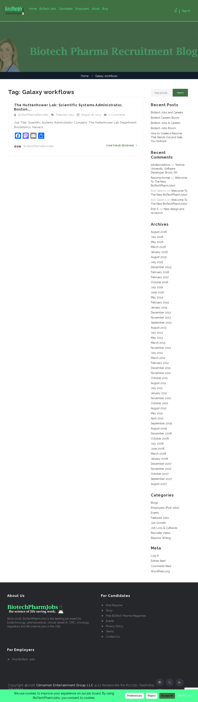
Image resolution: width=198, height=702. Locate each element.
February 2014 (160, 302)
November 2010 (161, 398)
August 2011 (158, 383)
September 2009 (161, 423)
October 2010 (159, 403)
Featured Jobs (65, 114)
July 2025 (157, 262)
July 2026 (157, 236)
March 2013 (158, 342)
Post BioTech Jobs (23, 659)
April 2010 (157, 418)
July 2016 (157, 287)
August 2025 (158, 257)
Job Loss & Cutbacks (164, 527)
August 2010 (158, 408)
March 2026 (158, 247)
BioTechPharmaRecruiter (33, 114)
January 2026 (159, 252)
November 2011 (161, 373)
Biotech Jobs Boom (163, 128)
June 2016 (157, 292)
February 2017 (160, 277)
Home (33, 8)
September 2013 (161, 322)
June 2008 (157, 448)
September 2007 (161, 478)
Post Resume (114, 605)
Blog (105, 8)
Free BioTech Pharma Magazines (126, 615)
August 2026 (159, 231)
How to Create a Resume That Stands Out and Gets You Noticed (167, 137)
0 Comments (117, 114)
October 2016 (159, 282)
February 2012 (160, 362)
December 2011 (161, 368)
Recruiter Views (160, 532)
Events (155, 512)
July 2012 (157, 352)
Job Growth (158, 522)
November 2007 (161, 468)
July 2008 (157, 443)
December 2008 (161, 433)
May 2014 (157, 297)
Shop (109, 610)
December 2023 (161, 267)
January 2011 (159, 393)
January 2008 (159, 458)
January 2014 (159, 307)
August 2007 (159, 483)
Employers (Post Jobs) (165, 507)
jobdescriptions (160, 164)
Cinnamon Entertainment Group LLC (64, 685)
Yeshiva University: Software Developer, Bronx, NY (167, 168)
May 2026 (157, 241)
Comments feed (161, 566)
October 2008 (160, 438)
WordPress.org (160, 571)
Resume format (160, 177)
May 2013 (157, 337)
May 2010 (157, 413)
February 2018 (160, 272)
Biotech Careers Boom (165, 117)
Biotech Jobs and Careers (167, 112)
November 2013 (161, 317)
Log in (155, 555)
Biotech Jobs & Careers (165, 122)
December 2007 (161, 463)
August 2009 (159, 428)
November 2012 (161, 347)
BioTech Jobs (47, 8)
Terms (110, 631)
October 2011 (159, 378)
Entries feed (158, 560)
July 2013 (157, 332)
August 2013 (158, 327)
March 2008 (158, 453)
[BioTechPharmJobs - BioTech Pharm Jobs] (16, 10)
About (95, 8)
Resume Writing (161, 538)
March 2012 (158, 357)
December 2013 (161, 312)
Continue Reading (120, 145)
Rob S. (155, 209)
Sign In (186, 10)
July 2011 (156, 388)
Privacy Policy (114, 626)
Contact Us (113, 636)
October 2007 (159, 473)
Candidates (66, 8)
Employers (82, 8)
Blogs (154, 502)
